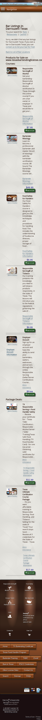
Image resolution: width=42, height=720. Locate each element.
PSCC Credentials (26, 664)
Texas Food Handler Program (14, 652)
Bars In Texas (8, 664)
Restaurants (12, 34)
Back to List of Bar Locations (18, 52)
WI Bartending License (10, 709)
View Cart (29, 630)
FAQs (28, 676)
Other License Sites (10, 670)
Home (5, 646)
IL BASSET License (9, 708)
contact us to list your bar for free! (20, 47)
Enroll (36, 658)
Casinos (23, 34)
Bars (25, 32)
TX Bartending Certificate (23, 646)
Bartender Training (10, 658)
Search (6, 676)
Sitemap (17, 676)
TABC (25, 658)
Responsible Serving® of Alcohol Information (28, 120)
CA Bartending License (11, 711)
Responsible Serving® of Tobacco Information (28, 320)
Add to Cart (30, 131)
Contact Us (28, 670)
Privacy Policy (38, 718)
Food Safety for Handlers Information (28, 253)
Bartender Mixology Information (28, 181)
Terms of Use (29, 717)
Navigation (12, 9)
